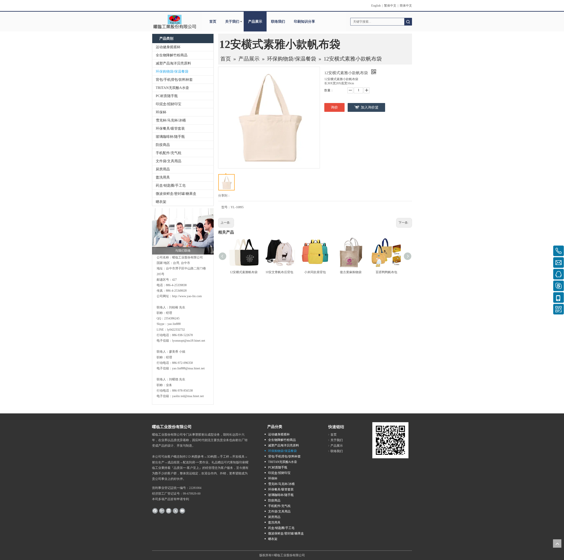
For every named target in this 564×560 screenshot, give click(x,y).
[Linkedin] (168, 511)
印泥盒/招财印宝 (168, 104)
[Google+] (162, 511)
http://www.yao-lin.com (187, 296)
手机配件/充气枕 (168, 153)
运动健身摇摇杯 (168, 47)
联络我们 (278, 21)
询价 (334, 107)
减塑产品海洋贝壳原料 (173, 63)
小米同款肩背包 (315, 272)
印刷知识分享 (304, 21)
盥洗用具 (163, 177)
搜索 (408, 21)
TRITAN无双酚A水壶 (172, 88)
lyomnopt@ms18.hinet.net (188, 340)
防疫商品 (163, 145)
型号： (226, 207)
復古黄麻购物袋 (351, 272)
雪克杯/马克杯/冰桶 (171, 120)
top (557, 543)
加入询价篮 (369, 107)
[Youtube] (182, 511)
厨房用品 (163, 169)
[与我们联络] (183, 231)
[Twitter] (175, 511)
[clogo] (174, 21)
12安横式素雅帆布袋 (244, 272)
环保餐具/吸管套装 (170, 128)
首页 (212, 21)
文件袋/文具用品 (168, 161)
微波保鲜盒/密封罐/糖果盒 (176, 193)
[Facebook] (155, 511)
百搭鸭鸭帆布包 (386, 272)
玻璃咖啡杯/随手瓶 (170, 136)
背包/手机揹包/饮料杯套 (174, 79)
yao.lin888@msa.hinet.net (188, 368)
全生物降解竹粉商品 (171, 55)
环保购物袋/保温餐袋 (172, 71)
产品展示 (255, 21)
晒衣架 (161, 202)
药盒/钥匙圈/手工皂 (171, 185)
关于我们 (232, 21)
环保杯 (161, 112)
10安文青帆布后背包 (279, 272)
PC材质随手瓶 (167, 96)
